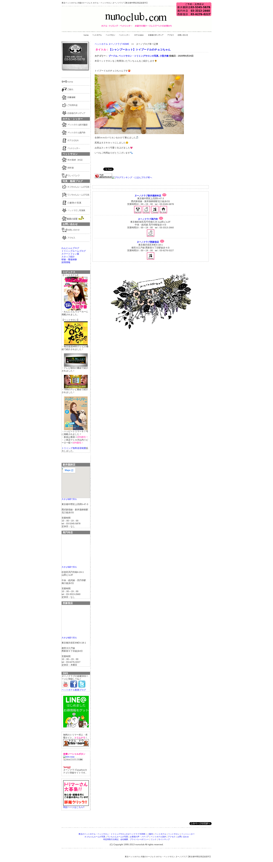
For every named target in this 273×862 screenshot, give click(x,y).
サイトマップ (164, 839)
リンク (153, 839)
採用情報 (65, 262)
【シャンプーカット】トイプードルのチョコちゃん (140, 49)
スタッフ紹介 (68, 256)
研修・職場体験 (69, 259)
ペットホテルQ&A (158, 837)
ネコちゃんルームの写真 (94, 837)
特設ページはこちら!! (73, 807)
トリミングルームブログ (73, 251)
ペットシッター (188, 834)
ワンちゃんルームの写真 (117, 837)
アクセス (172, 837)
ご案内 (150, 834)
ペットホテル (160, 834)
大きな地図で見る (69, 499)
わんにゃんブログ (70, 248)
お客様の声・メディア (139, 837)
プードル (113, 56)
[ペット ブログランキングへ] (103, 177)
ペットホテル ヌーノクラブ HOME (112, 44)
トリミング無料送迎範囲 (74, 448)
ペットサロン (173, 834)
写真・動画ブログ (73, 181)
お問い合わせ (183, 837)
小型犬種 (164, 56)
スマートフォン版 (70, 253)
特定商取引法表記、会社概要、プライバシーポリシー (126, 839)
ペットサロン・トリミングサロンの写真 (138, 56)
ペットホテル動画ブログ (74, 690)
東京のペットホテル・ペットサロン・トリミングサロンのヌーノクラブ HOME (112, 834)
